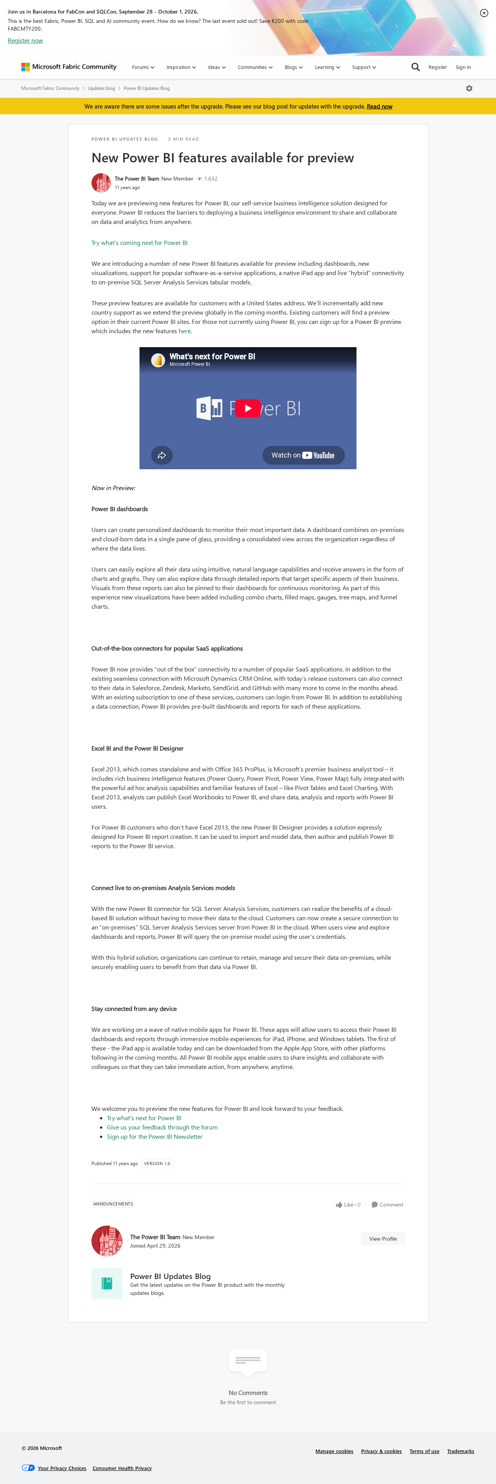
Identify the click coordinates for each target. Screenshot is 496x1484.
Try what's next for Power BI (144, 1118)
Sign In (463, 67)
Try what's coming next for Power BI (139, 242)
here (185, 331)
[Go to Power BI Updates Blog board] (106, 1283)
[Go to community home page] (69, 67)
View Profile (383, 1238)
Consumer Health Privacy (122, 1468)
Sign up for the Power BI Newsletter (155, 1136)
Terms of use (424, 1451)
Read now (380, 106)
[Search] (415, 67)
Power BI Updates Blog (147, 88)
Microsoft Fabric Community (50, 88)
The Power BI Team (137, 178)
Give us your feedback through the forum (162, 1127)
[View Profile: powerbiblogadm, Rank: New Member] (101, 183)
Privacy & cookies (381, 1451)
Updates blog (101, 88)
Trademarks (460, 1451)
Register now (25, 40)
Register (438, 67)
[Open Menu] (469, 88)
